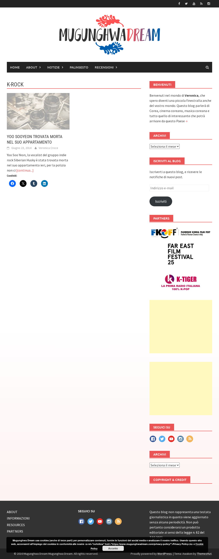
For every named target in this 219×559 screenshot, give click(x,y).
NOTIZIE (53, 67)
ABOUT (31, 67)
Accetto (113, 548)
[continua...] (25, 170)
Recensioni (104, 67)
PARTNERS (15, 531)
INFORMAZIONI (18, 518)
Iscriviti (161, 201)
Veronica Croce (48, 148)
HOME (15, 67)
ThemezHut (204, 554)
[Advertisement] (180, 326)
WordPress (164, 554)
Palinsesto (79, 67)
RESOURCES (16, 525)
